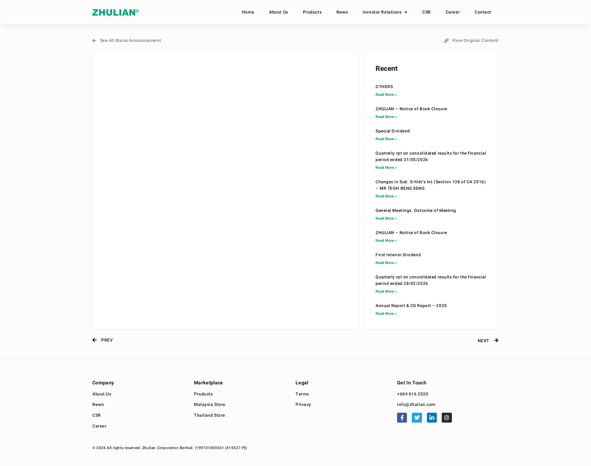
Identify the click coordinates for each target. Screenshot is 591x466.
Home (248, 12)
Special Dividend (393, 131)
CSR (426, 12)
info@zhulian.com (416, 405)
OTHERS (384, 87)
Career (453, 12)
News (342, 12)
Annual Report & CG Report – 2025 (411, 306)
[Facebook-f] (402, 418)
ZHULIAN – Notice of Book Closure (411, 109)
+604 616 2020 (412, 394)
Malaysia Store (210, 405)
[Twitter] (417, 418)
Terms (302, 394)
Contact (483, 12)
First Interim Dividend (398, 255)
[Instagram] (447, 418)
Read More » (386, 94)
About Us (278, 12)
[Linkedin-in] (432, 418)
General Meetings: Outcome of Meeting (416, 211)
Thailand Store (209, 416)
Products (312, 12)
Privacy (303, 405)
